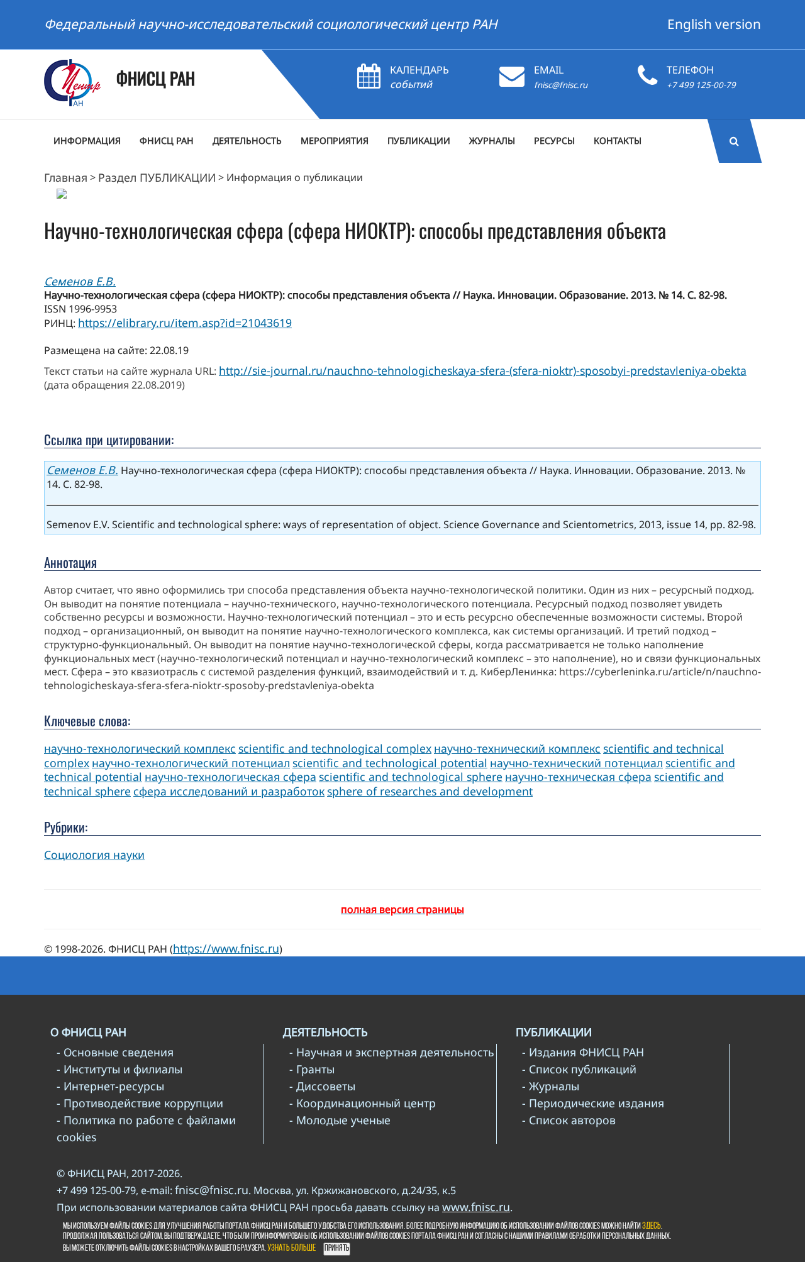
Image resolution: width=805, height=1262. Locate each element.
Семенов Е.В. (80, 281)
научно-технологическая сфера (230, 776)
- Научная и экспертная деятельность (391, 1052)
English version (714, 24)
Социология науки (94, 854)
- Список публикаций (579, 1069)
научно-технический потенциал (576, 762)
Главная (65, 177)
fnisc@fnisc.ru (560, 85)
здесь (651, 1226)
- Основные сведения (115, 1052)
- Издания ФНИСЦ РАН (583, 1052)
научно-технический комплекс (517, 748)
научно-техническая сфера (578, 776)
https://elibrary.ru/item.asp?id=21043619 (185, 322)
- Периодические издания (593, 1102)
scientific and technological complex (334, 748)
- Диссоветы (322, 1085)
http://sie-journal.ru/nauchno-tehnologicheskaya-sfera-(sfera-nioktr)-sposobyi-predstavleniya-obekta (483, 370)
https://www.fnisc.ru (226, 948)
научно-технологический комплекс (140, 748)
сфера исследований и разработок (229, 791)
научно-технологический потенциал (191, 762)
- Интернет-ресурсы (110, 1085)
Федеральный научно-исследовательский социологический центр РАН (270, 24)
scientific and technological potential (389, 762)
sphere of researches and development (430, 791)
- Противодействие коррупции (140, 1102)
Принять (337, 1248)
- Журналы (550, 1085)
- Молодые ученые (340, 1119)
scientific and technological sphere (410, 776)
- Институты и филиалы (119, 1069)
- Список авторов (569, 1119)
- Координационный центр (362, 1102)
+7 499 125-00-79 (701, 85)
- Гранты (312, 1069)
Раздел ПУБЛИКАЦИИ (157, 177)
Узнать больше (291, 1248)
